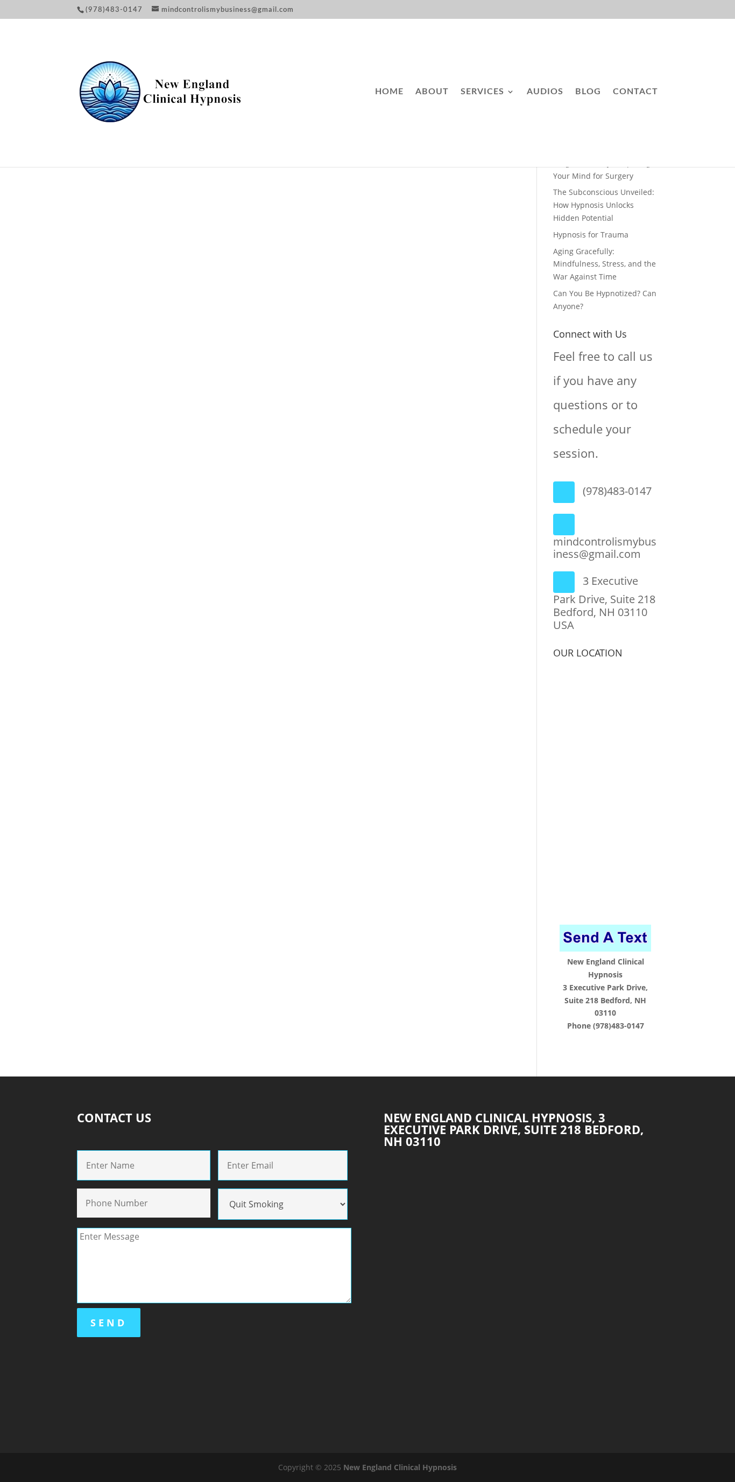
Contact (635, 92)
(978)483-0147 (617, 491)
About (432, 92)
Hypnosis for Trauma (590, 234)
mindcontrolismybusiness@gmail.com (604, 548)
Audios (545, 92)
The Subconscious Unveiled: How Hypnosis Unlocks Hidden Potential (603, 205)
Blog (588, 92)
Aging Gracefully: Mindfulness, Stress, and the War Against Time (604, 264)
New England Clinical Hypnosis (400, 1467)
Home (389, 92)
